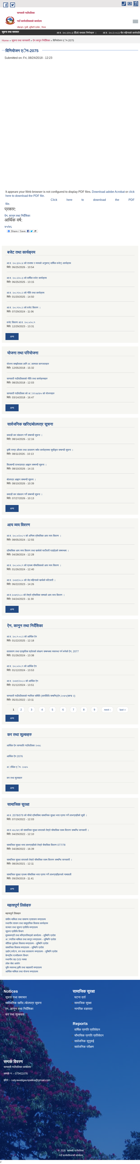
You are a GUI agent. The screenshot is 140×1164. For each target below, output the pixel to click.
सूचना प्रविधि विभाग (14, 931)
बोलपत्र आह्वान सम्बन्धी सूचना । (21, 479)
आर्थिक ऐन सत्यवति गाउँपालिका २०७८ (24, 745)
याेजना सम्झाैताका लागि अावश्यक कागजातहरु (28, 363)
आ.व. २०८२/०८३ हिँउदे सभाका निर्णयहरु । (69, 32)
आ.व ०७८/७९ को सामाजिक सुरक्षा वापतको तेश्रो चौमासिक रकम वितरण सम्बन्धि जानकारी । (48, 830)
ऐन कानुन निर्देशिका (41, 40)
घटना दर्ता (80, 997)
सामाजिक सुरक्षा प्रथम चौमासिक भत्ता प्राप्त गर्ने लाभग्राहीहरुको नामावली (39, 874)
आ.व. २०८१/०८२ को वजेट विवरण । (24, 307)
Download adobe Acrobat (108, 191)
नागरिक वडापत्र (83, 1009)
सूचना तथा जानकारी (21, 40)
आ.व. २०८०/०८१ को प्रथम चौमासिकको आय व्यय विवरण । (34, 565)
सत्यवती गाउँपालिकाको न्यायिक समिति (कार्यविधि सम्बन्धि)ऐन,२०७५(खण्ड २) (41, 695)
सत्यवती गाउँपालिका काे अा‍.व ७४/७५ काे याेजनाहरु (31, 393)
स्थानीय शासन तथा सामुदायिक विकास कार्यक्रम (26, 923)
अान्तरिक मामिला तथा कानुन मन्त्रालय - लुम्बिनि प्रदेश (31, 939)
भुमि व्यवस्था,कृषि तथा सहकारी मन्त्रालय (23, 967)
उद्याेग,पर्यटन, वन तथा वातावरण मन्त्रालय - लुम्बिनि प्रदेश (31, 951)
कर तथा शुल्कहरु (14, 777)
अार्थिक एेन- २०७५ (17, 767)
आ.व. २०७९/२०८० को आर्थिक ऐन (22, 680)
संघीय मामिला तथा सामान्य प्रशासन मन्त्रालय (25, 919)
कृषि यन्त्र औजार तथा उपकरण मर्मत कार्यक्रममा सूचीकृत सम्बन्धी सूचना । (40, 449)
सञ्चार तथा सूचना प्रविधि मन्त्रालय (21, 927)
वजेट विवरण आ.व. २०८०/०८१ (21, 322)
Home (5, 40)
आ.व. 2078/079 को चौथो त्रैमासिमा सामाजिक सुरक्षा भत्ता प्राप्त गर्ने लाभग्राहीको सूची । (47, 815)
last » (123, 709)
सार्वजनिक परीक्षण (84, 1047)
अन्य (12, 336)
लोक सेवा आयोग (12, 963)
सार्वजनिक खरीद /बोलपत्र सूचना (23, 1003)
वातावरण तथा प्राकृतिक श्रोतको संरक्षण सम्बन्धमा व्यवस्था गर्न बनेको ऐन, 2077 (43, 651)
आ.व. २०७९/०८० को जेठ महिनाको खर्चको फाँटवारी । (31, 580)
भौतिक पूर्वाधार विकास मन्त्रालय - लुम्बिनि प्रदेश (26, 943)
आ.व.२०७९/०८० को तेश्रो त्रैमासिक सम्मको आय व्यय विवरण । (36, 594)
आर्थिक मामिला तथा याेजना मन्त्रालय (21, 971)
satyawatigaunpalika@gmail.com (30, 1080)
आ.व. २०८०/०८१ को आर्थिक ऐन (22, 666)
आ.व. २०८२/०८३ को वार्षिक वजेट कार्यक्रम (27, 277)
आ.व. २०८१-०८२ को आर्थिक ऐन (22, 636)
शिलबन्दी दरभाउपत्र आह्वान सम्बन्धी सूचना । (27, 464)
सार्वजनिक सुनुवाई (84, 1041)
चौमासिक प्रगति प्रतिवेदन (89, 1035)
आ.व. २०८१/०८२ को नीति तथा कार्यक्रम (25, 292)
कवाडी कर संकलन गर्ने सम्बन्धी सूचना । (24, 435)
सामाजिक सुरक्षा (83, 1003)
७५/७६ (8, 226)
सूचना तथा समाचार (16, 997)
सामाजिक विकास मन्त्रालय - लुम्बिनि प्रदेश (24, 947)
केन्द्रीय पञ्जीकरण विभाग (16, 955)
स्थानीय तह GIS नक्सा (16, 959)
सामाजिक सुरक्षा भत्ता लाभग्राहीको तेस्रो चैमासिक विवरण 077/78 (36, 844)
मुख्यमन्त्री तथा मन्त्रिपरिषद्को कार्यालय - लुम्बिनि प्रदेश (30, 935)
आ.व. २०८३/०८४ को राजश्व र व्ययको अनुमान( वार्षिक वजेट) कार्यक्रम (39, 263)
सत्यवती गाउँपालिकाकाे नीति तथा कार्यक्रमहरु (27, 378)
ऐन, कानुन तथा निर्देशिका (17, 215)
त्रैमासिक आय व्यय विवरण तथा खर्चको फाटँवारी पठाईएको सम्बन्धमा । (38, 550)
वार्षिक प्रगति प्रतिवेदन (87, 1029)
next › (107, 709)
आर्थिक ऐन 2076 (15, 756)
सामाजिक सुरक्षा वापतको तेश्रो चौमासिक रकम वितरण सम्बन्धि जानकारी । (39, 859)
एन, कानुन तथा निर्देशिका (19, 1009)
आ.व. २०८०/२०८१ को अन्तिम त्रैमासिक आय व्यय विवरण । (34, 535)
